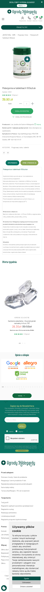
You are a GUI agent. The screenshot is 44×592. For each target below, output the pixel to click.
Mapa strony (5, 560)
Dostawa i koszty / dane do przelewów (14, 477)
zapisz (11, 431)
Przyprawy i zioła (17, 147)
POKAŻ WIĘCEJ (22, 450)
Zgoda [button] (26, 578)
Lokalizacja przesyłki (8, 516)
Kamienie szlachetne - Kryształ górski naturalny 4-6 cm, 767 (22, 322)
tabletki (26, 147)
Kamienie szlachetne (22, 317)
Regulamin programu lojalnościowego (14, 519)
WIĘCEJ (21, 6)
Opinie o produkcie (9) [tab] (29, 163)
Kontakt (4, 531)
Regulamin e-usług (7, 509)
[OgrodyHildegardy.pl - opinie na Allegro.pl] (30, 365)
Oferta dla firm (6, 550)
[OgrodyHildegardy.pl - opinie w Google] (13, 365)
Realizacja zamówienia (8, 513)
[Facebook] (4, 152)
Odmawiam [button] (26, 582)
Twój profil (4, 502)
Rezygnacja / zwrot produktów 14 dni (13, 480)
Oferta (3, 563)
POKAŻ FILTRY (22, 27)
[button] (22, 19)
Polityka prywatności (8, 556)
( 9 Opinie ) (15, 95)
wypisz (21, 431)
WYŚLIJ (21, 426)
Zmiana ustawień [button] (26, 586)
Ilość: (10, 104)
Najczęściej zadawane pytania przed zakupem (16, 484)
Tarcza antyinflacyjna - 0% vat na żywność (15, 491)
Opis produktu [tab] (12, 163)
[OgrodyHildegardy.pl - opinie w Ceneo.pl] (22, 375)
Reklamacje (5, 538)
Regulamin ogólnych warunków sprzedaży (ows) (17, 506)
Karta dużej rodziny (7, 487)
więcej (38, 124)
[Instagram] (8, 152)
